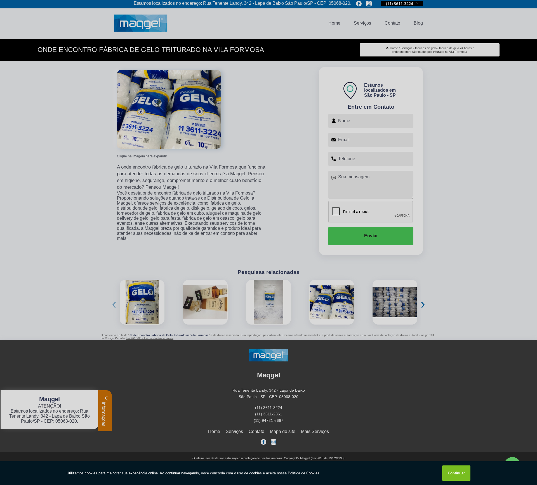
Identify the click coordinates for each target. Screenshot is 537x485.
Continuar (456, 473)
